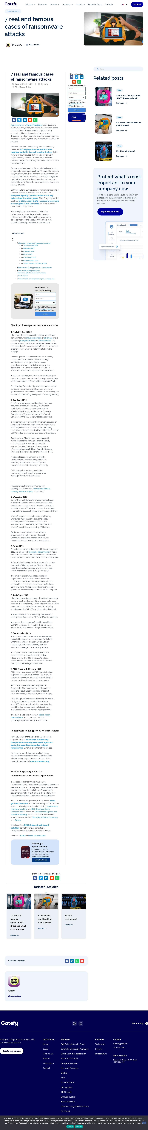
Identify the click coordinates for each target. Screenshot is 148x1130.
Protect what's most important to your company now (36, 279)
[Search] (97, 69)
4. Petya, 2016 (27, 254)
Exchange (53, 817)
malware (15, 809)
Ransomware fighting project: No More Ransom (35, 268)
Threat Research (21, 87)
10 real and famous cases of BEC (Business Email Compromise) (18, 922)
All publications (14, 996)
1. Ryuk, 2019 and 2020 (30, 245)
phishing (48, 338)
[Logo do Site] (11, 4)
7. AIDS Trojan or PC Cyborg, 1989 (35, 263)
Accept (70, 1126)
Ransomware (17, 125)
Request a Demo (95, 4)
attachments (45, 341)
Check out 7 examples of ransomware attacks (34, 243)
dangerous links (27, 341)
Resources (42, 4)
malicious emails (33, 338)
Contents (109, 4)
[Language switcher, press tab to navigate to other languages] (124, 4)
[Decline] (144, 1123)
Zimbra (18, 820)
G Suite (44, 817)
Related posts (23, 276)
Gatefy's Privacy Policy (43, 309)
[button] (13, 11)
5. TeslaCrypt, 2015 (29, 257)
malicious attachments (39, 552)
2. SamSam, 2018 (28, 248)
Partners (53, 4)
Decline (79, 1126)
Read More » (14, 935)
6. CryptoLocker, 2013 (30, 260)
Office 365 (36, 817)
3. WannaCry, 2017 (29, 251)
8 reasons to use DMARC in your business (44, 919)
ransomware (52, 806)
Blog (29, 87)
